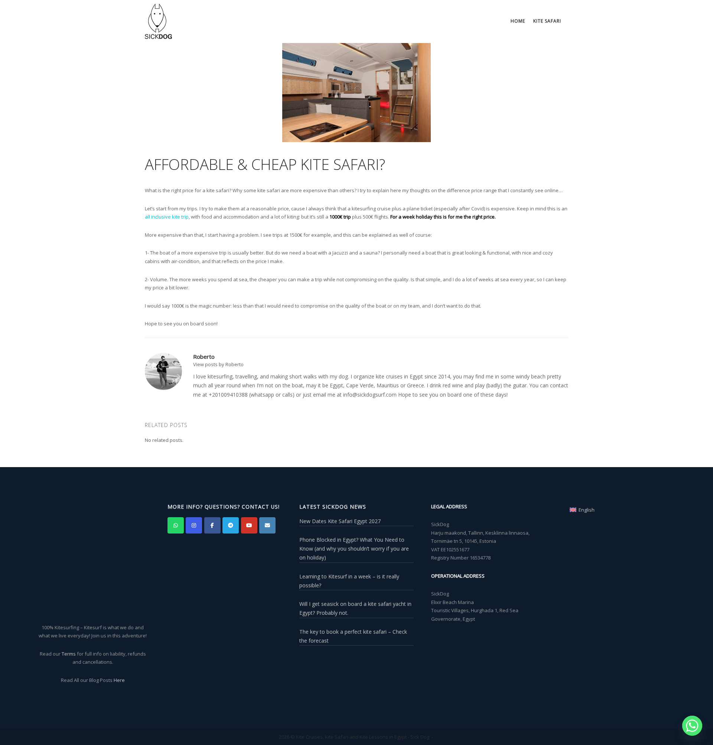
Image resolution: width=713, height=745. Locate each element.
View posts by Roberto (218, 364)
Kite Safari (547, 21)
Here (119, 680)
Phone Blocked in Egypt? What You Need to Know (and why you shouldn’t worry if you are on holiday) (354, 548)
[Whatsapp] (692, 726)
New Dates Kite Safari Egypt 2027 (340, 521)
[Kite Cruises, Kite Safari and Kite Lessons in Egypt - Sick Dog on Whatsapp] (175, 525)
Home (518, 21)
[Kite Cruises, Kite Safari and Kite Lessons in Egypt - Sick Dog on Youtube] (249, 525)
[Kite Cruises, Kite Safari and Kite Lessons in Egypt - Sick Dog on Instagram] (194, 525)
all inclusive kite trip (167, 216)
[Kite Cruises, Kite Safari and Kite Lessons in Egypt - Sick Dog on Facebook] (212, 525)
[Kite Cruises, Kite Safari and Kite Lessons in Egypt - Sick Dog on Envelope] (267, 525)
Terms (69, 653)
